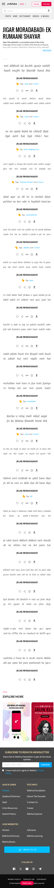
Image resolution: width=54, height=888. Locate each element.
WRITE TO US (29, 849)
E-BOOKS (45, 16)
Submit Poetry (9, 814)
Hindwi (5, 830)
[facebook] (14, 869)
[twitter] (20, 869)
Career (30, 808)
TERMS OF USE (28, 879)
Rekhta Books (8, 842)
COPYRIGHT (41, 879)
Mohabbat (31, 401)
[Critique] (32, 91)
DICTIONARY (24, 16)
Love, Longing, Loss (31, 149)
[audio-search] (49, 10)
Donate (36, 4)
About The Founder (36, 796)
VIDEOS (35, 16)
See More (47, 50)
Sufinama (31, 830)
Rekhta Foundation (36, 790)
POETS (8, 16)
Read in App (27, 883)
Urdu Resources (9, 808)
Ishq (27, 434)
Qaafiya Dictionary (11, 796)
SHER (15, 16)
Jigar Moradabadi (27, 78)
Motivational (31, 215)
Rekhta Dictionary (11, 836)
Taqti (4, 802)
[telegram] (40, 869)
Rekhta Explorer (34, 814)
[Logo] (12, 4)
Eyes (27, 84)
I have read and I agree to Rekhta (25, 771)
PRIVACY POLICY (14, 879)
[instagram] (33, 869)
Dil (31, 496)
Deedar (27, 247)
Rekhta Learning (35, 836)
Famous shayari (26, 182)
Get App (46, 4)
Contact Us (32, 802)
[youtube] (27, 869)
